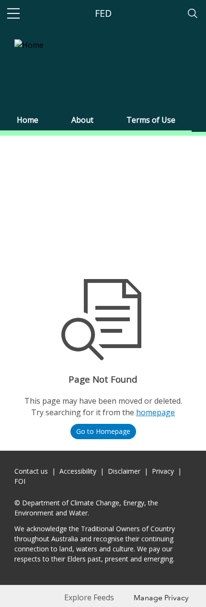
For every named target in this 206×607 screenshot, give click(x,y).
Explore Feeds (89, 597)
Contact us (31, 471)
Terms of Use (150, 120)
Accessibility (77, 471)
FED (103, 13)
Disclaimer (124, 471)
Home (27, 120)
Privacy (163, 471)
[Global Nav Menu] (13, 13)
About (82, 120)
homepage (155, 412)
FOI (19, 481)
